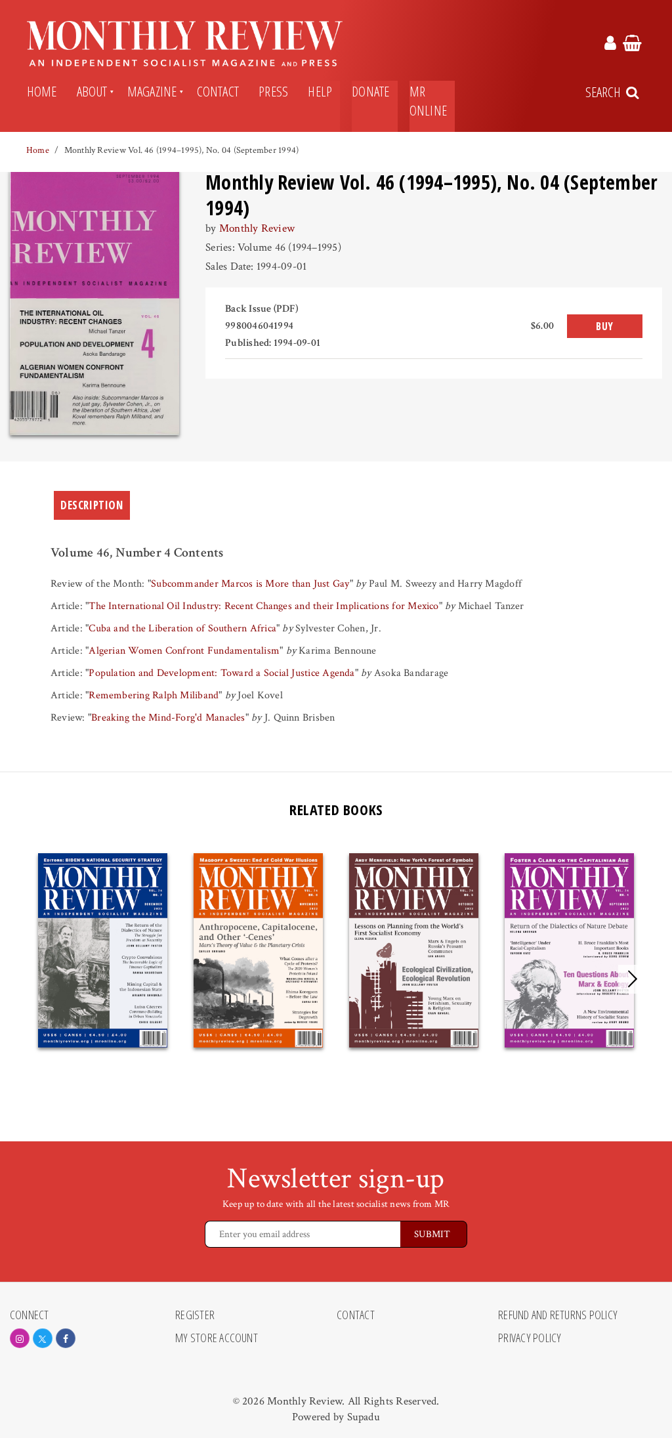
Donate (370, 91)
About (92, 91)
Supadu (363, 1417)
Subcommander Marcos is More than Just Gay (250, 584)
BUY (605, 326)
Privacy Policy (529, 1338)
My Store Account (216, 1338)
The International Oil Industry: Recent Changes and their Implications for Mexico (263, 606)
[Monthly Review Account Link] (610, 45)
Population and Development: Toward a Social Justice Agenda (221, 673)
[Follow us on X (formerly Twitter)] (42, 1338)
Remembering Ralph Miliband (154, 695)
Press (273, 91)
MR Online (428, 100)
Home (42, 91)
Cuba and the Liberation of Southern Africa (182, 628)
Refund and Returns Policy (558, 1315)
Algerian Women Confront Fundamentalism (184, 651)
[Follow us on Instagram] (20, 1338)
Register (195, 1315)
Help (320, 91)
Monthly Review (257, 228)
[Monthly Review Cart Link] (632, 45)
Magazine (152, 91)
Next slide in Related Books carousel (632, 979)
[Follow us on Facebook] (65, 1338)
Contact (218, 91)
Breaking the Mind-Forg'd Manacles (168, 718)
